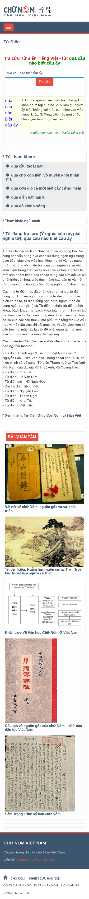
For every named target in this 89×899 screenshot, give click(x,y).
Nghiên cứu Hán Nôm (44, 878)
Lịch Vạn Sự (70, 885)
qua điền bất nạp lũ (28, 197)
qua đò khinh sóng (27, 206)
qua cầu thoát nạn (27, 166)
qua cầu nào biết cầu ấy (48, 238)
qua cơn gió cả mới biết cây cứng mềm (45, 188)
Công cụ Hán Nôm (17, 885)
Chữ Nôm (33, 11)
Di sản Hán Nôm (46, 885)
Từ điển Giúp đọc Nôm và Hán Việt (52, 415)
